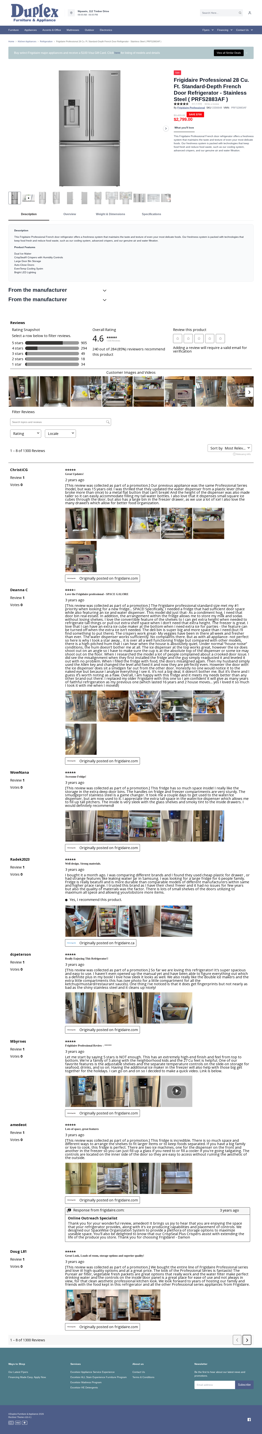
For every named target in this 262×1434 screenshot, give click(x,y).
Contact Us (138, 1372)
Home (11, 41)
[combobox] (221, 12)
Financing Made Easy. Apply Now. (27, 1377)
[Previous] (13, 128)
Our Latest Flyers (18, 1372)
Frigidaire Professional (191, 107)
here (117, 52)
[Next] (166, 128)
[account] (249, 13)
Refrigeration (46, 41)
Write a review (212, 104)
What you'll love (184, 127)
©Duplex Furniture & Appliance (23, 1414)
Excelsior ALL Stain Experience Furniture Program (98, 1377)
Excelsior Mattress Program (86, 1382)
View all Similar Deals (229, 52)
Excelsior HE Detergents (84, 1387)
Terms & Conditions (143, 1377)
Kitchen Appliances (27, 41)
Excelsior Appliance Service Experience (92, 1372)
